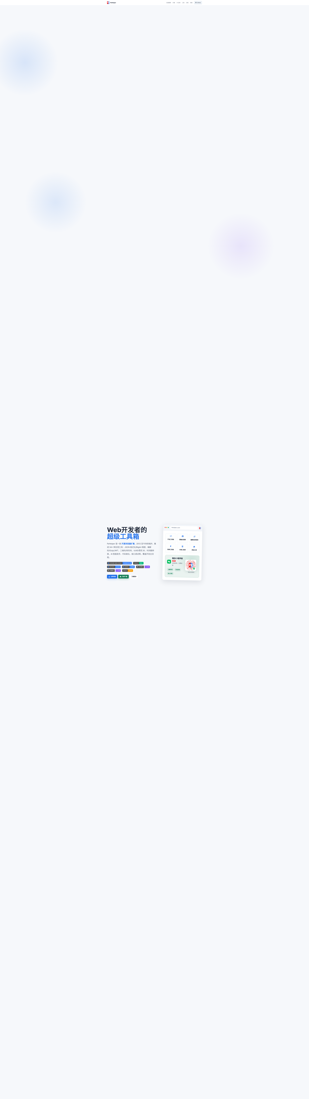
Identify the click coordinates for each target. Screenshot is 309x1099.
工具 (183, 2)
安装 (191, 2)
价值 (174, 2)
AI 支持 (178, 2)
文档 (187, 2)
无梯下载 (124, 576)
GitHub (199, 2)
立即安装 (113, 576)
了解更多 (133, 576)
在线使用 (168, 2)
